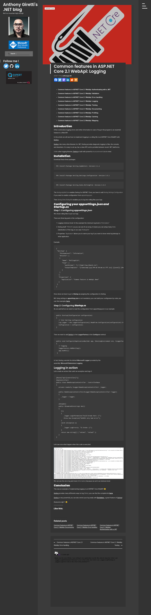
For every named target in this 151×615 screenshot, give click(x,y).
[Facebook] (56, 80)
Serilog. (56, 140)
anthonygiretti (67, 76)
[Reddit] (72, 80)
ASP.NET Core (50, 8)
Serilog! (119, 498)
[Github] (11, 66)
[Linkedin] (17, 66)
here (111, 493)
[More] (76, 80)
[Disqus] (88, 576)
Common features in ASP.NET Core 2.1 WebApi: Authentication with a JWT (109, 527)
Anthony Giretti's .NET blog (20, 7)
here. (68, 301)
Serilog (56, 144)
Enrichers (100, 498)
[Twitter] (6, 66)
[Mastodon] (64, 80)
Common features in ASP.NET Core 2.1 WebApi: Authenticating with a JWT (84, 89)
